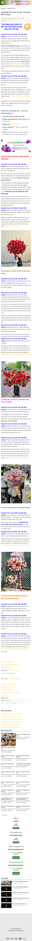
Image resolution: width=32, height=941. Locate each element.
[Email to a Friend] (10, 703)
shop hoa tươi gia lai (15, 678)
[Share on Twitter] (7, 703)
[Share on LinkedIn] (16, 703)
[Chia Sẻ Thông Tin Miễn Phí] (16, 2)
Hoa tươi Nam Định (7, 662)
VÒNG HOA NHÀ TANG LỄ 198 (10, 665)
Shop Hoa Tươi (9, 20)
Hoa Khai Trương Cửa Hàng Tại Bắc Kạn (12, 722)
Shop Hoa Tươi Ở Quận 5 (11, 226)
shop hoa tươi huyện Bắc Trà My (11, 692)
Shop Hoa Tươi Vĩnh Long (8, 687)
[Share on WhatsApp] (2, 703)
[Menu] (2, 2)
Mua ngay (16, 828)
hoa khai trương (15, 670)
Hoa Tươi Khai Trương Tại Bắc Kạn (11, 727)
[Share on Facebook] (5, 703)
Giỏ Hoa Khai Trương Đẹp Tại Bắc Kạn (11, 716)
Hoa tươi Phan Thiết (7, 667)
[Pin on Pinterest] (13, 703)
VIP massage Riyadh (7, 690)
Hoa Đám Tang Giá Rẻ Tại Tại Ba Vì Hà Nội (18, 458)
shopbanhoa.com (15, 64)
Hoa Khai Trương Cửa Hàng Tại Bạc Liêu (12, 719)
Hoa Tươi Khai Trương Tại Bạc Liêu (11, 724)
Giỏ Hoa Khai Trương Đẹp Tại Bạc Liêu (12, 714)
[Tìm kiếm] (29, 2)
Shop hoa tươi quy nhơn (9, 684)
